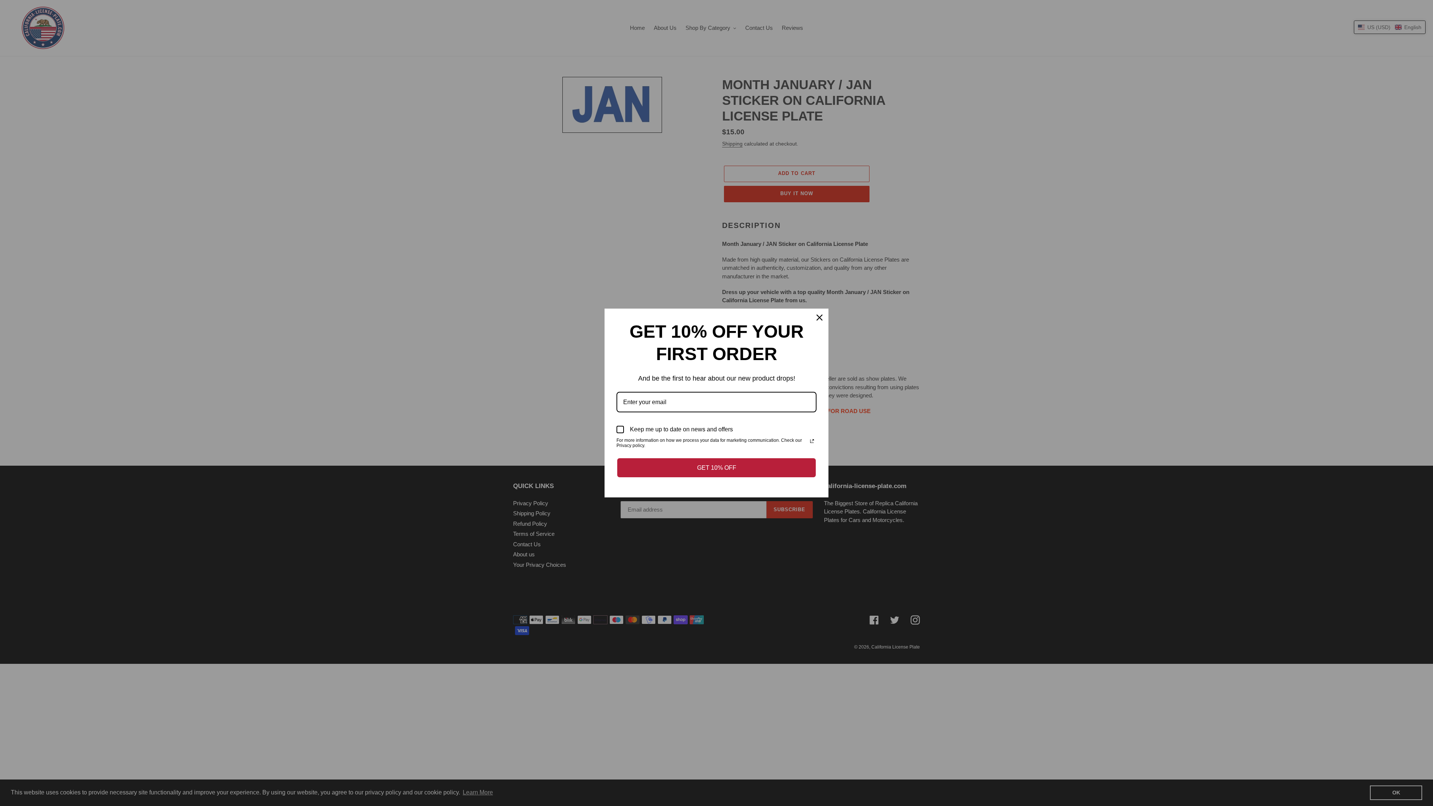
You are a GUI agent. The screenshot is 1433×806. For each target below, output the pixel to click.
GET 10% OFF (716, 468)
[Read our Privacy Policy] (812, 441)
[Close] (819, 318)
